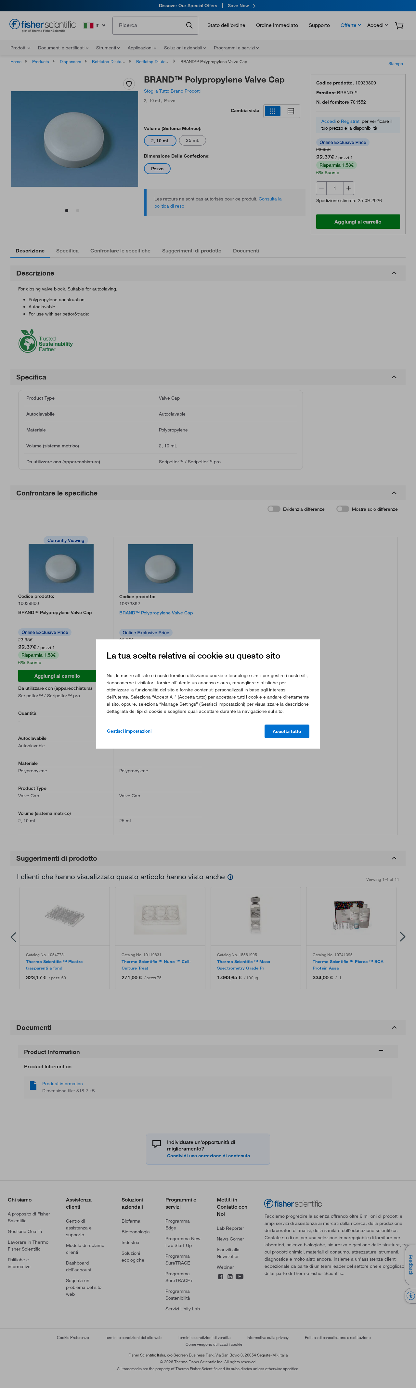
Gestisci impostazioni (129, 731)
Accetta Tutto (287, 731)
